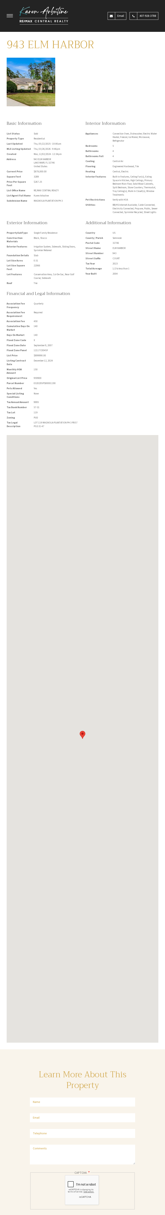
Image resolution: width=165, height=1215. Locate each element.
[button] (10, 16)
